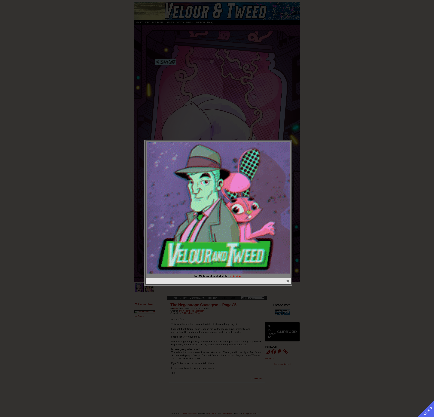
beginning (235, 276)
